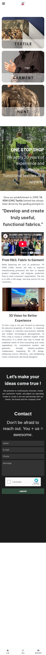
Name (6, 443)
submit (23, 491)
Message (7, 463)
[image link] (23, 3)
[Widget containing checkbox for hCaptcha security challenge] (23, 481)
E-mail (6, 450)
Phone (6, 456)
